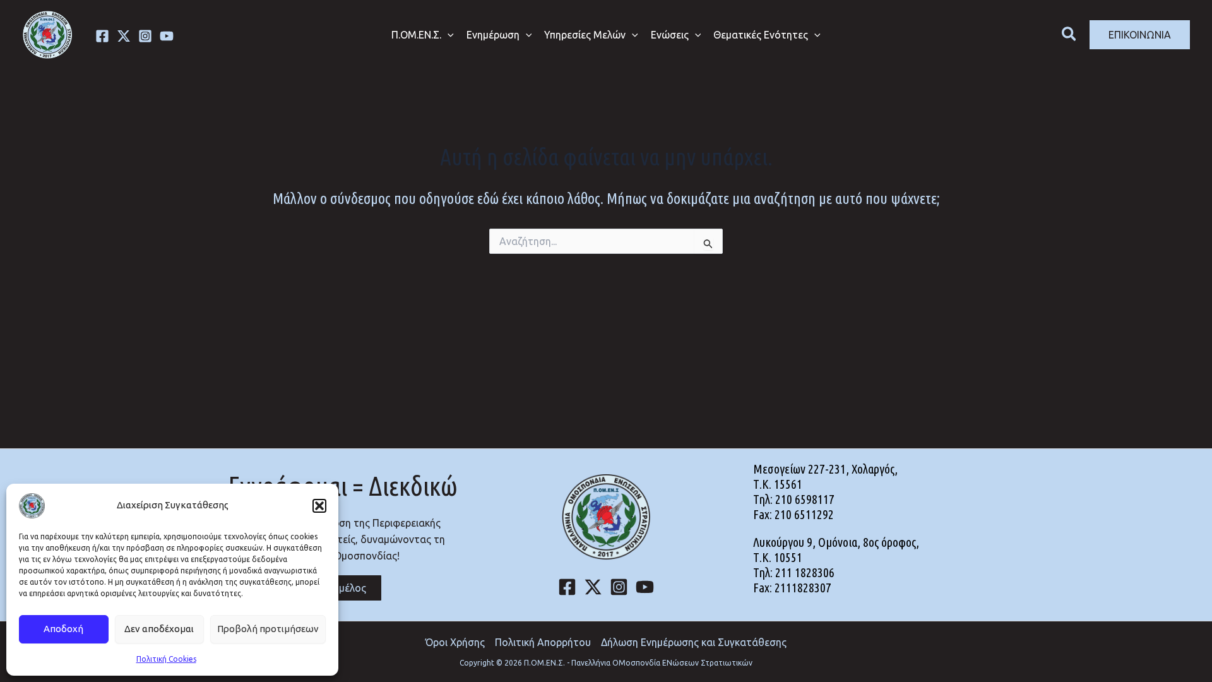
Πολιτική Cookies (166, 659)
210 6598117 (805, 499)
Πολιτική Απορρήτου (543, 642)
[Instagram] (145, 36)
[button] (319, 506)
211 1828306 (805, 572)
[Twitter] (124, 36)
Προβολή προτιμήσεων (268, 628)
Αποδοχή (63, 628)
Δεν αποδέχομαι (159, 628)
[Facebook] (102, 36)
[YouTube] (645, 587)
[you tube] (167, 36)
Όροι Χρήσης (455, 642)
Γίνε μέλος (342, 588)
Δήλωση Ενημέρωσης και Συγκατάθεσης (694, 642)
